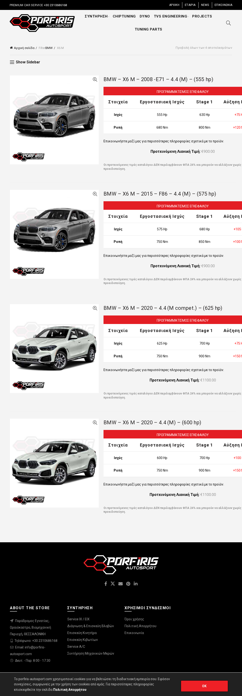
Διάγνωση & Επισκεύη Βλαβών (90, 626)
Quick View (95, 79)
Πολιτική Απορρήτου (140, 626)
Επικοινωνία (134, 633)
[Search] (228, 22)
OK (204, 686)
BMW (49, 48)
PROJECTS (202, 16)
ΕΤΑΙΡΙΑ (190, 5)
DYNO (145, 16)
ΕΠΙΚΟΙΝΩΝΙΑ (223, 5)
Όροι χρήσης (134, 619)
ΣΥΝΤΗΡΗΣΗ (96, 16)
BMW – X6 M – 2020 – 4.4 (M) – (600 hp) (152, 422)
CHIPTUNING (124, 16)
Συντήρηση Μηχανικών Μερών (90, 653)
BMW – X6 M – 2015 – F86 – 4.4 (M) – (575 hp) (160, 194)
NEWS (205, 5)
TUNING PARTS (148, 29)
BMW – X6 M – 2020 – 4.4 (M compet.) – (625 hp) (163, 308)
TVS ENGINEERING (170, 16)
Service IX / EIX (78, 619)
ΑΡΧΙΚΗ (174, 5)
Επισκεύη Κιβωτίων (82, 640)
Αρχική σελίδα (24, 48)
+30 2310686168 (55, 5)
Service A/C (76, 646)
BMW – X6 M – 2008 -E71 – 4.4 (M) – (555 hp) (158, 79)
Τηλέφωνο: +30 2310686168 (35, 641)
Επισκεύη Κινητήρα (82, 633)
